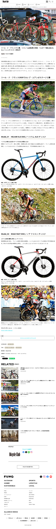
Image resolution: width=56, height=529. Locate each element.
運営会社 (26, 518)
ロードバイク (18, 347)
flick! (30, 500)
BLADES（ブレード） (8, 500)
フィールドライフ (7, 494)
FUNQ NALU (31, 498)
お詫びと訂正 (33, 520)
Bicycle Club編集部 (27, 449)
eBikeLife (6, 504)
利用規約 (46, 518)
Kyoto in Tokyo (32, 504)
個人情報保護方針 (23, 520)
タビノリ (6, 506)
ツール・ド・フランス (9, 347)
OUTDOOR (8, 480)
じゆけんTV (6, 502)
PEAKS (5, 492)
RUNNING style (7, 498)
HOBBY (7, 483)
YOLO (5, 514)
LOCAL (31, 486)
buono (30, 502)
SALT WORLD (31, 494)
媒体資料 (33, 518)
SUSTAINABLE (9, 486)
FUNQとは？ (10, 518)
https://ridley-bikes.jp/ (7, 330)
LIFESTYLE (33, 483)
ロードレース (10, 344)
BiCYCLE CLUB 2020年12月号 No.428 (28, 338)
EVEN (5, 496)
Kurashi (8, 514)
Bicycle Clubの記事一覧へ (28, 466)
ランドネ (30, 490)
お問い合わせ (19, 518)
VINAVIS (30, 492)
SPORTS (32, 480)
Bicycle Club (6, 7)
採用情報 (39, 518)
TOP (2, 7)
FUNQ (5, 490)
